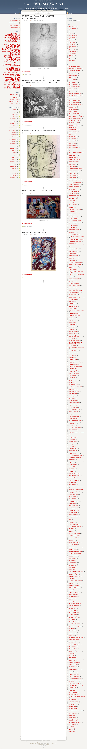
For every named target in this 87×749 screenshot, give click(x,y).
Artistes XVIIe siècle (14, 99)
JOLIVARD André (72, 389)
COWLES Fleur (72, 227)
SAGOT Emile (72, 635)
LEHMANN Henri (72, 443)
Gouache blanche (13, 71)
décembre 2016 (12, 127)
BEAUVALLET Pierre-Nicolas (75, 93)
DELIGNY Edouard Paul (74, 251)
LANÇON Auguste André (74, 416)
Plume (7, 87)
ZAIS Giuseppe (72, 728)
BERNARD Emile (72, 107)
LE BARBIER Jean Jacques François (76, 432)
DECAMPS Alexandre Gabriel (75, 241)
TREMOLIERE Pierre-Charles (75, 689)
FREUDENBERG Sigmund (74, 315)
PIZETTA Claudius (73, 565)
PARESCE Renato (73, 538)
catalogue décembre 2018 (14, 43)
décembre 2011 (13, 161)
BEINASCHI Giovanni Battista (75, 95)
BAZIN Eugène (72, 91)
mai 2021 (14, 112)
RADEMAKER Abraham (74, 581)
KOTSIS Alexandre (73, 400)
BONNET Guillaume (73, 131)
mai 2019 (14, 116)
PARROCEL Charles (73, 544)
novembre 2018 (13, 118)
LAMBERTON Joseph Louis (75, 413)
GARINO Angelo (72, 324)
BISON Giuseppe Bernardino (75, 118)
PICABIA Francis (72, 558)
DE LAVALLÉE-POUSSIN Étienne (76, 239)
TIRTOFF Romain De (73, 681)
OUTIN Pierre (72, 530)
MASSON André (72, 482)
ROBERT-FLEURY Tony (74, 612)
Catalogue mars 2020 (13, 25)
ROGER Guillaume (73, 614)
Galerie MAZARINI (43, 3)
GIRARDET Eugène (73, 335)
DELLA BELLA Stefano (73, 253)
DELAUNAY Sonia (72, 249)
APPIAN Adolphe (72, 79)
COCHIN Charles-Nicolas (74, 213)
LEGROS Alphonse (73, 441)
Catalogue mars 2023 (13, 22)
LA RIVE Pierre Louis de (74, 402)
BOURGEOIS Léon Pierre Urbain (76, 152)
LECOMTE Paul (72, 437)
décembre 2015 (12, 130)
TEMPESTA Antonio (73, 667)
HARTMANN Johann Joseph (75, 362)
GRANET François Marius (74, 340)
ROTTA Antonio (72, 619)
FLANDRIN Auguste (73, 305)
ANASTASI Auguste (73, 73)
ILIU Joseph (71, 378)
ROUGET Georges (73, 621)
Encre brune (5, 64)
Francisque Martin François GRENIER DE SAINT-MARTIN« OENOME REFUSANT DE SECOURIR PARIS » (43, 81)
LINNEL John (72, 466)
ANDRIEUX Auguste (73, 75)
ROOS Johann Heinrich (74, 617)
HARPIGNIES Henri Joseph (75, 361)
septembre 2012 (13, 148)
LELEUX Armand (72, 444)
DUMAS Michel (72, 287)
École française (72, 44)
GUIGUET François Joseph (75, 353)
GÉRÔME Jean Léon (73, 331)
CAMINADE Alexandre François (75, 168)
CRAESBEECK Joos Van (74, 229)
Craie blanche (10, 57)
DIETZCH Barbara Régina (74, 278)
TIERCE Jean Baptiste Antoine (75, 680)
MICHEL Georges (72, 496)
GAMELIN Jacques (73, 320)
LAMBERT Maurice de (73, 411)
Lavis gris (12, 82)
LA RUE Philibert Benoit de (74, 405)
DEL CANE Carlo (72, 243)
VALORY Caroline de (73, 694)
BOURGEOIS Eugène (73, 147)
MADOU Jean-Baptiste (74, 469)
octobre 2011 (13, 164)
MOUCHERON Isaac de (74, 510)
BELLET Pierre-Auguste (74, 102)
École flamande (72, 42)
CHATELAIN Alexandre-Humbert (75, 188)
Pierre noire (15, 86)
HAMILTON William (73, 359)
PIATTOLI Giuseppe (73, 556)
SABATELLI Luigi (72, 632)
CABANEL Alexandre (73, 162)
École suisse (71, 58)
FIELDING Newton (73, 299)
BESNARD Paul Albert (73, 115)
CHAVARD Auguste (73, 193)
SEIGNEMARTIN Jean (73, 642)
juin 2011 (14, 170)
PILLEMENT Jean (72, 562)
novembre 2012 (13, 145)
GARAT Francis (72, 322)
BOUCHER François (73, 141)
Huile (17, 72)
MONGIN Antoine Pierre (74, 501)
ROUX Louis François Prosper (75, 626)
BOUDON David (72, 143)
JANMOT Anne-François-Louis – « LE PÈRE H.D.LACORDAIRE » (38, 17)
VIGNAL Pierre (72, 715)
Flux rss (70, 13)
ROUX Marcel (72, 628)
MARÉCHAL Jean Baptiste (74, 475)
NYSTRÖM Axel (72, 522)
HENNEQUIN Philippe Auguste (75, 366)
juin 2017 (14, 125)
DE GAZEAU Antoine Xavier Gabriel (76, 236)
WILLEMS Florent (72, 724)
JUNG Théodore (72, 396)
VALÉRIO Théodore (73, 692)
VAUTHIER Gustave (73, 699)
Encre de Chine (14, 64)
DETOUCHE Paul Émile (74, 267)
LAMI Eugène (72, 414)
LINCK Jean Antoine (73, 464)
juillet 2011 (14, 168)
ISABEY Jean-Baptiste (73, 380)
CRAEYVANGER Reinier (74, 231)
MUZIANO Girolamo (73, 512)
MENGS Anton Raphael (74, 491)
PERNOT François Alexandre (75, 553)
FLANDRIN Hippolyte (73, 306)
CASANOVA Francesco (74, 175)
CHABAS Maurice (72, 177)
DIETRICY (71, 276)
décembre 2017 (13, 123)
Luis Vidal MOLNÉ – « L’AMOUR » (35, 232)
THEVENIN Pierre (42, 193)
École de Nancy (72, 37)
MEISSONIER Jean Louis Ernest (76, 489)
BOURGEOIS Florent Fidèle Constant (77, 149)
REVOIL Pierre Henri (73, 594)
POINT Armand (72, 567)
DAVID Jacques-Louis (73, 234)
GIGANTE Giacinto (73, 333)
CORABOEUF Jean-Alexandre (75, 222)
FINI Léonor (71, 301)
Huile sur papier (29, 124)
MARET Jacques (72, 477)
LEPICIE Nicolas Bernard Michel (75, 455)
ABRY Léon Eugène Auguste (75, 68)
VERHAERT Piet (72, 706)
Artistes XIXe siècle (14, 94)
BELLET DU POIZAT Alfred (74, 100)
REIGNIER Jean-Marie (74, 590)
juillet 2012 (14, 150)
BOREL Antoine (72, 132)
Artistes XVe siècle (14, 95)
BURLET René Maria (73, 161)
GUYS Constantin (72, 355)
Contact (16, 13)
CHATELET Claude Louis (74, 189)
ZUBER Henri (72, 731)
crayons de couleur (8, 62)
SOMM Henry (72, 653)
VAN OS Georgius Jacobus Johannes (77, 696)
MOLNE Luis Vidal (43, 234)
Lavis (12, 80)
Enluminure (6, 66)
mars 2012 (14, 157)
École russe (71, 55)
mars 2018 (14, 121)
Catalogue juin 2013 (11, 44)
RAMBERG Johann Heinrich (75, 585)
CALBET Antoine (72, 166)
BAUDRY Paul (72, 88)
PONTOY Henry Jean (73, 573)
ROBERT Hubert (72, 608)
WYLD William (72, 726)
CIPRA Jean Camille (73, 204)
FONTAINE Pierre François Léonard (76, 310)
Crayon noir (13, 60)
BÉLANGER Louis (73, 97)
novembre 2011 (13, 162)
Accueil (24, 10)
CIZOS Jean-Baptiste (73, 205)
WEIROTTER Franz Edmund (75, 722)
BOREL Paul (71, 134)
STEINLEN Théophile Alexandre (75, 659)
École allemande (72, 26)
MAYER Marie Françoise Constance (76, 486)
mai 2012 (14, 154)
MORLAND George (73, 508)
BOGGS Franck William (74, 122)
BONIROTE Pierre (73, 127)
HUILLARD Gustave (73, 375)
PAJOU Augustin (72, 531)
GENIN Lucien (72, 329)
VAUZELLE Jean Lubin (73, 701)
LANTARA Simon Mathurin (74, 421)
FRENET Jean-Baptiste (74, 313)
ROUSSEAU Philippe (73, 624)
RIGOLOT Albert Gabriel (74, 605)
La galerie (44, 10)
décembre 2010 (13, 177)
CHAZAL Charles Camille (74, 195)
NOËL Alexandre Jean (73, 516)
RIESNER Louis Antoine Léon (75, 603)
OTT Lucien (71, 528)
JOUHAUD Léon (72, 395)
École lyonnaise (72, 49)
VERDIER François (73, 704)
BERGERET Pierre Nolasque (75, 104)
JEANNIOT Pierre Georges (74, 387)
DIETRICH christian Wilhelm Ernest (76, 274)
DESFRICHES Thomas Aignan (75, 262)
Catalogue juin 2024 (14, 20)
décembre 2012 (13, 143)
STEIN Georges (72, 657)
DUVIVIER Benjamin (73, 294)
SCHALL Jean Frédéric (74, 639)
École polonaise (72, 53)
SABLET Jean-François (74, 633)
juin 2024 (14, 109)
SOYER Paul (71, 655)
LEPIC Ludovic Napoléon (74, 453)
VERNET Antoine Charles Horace (76, 710)
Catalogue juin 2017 (16, 49)
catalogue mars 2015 (15, 52)
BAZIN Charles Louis (73, 89)
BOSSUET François (73, 136)
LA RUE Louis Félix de (73, 404)
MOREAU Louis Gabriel (74, 507)
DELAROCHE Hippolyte (74, 248)
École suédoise (72, 57)
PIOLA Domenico (72, 564)
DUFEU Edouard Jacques (74, 285)
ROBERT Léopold (72, 610)
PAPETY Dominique (73, 537)
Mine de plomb (7, 84)
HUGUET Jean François (74, 373)
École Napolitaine (72, 51)
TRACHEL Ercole (72, 687)
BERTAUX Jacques (73, 111)
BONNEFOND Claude (73, 129)
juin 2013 (14, 141)
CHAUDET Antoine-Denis (74, 191)
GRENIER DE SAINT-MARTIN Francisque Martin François (50, 85)
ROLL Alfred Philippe (73, 616)
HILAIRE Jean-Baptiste (74, 370)
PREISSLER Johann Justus (75, 576)
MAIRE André (72, 471)
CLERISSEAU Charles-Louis (75, 209)
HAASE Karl (71, 357)
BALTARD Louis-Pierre (73, 84)
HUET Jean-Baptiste (73, 371)
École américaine (72, 28)
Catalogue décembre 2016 (12, 40)
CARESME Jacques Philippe (75, 170)
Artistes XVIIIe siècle (13, 101)
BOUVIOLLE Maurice (73, 154)
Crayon (13, 58)
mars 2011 (14, 173)
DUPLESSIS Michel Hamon (74, 292)
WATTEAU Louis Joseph (74, 720)
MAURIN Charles (72, 484)
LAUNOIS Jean (72, 425)
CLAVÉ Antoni (72, 207)
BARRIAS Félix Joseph (74, 86)
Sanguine (15, 88)
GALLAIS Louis (72, 318)
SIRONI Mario (72, 650)
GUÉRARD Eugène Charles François (77, 347)
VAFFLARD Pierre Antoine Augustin (76, 690)
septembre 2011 (13, 166)
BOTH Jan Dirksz (72, 138)
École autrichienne (73, 31)
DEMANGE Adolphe (73, 258)
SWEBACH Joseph (73, 666)
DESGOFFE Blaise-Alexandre (75, 264)
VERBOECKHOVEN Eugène (75, 702)
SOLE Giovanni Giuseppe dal (75, 651)
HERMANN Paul (72, 368)
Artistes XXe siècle (14, 103)
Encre (17, 62)
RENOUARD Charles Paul (74, 592)
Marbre (18, 82)
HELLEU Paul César (73, 364)
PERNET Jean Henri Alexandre (75, 551)
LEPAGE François (73, 452)
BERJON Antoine (72, 106)
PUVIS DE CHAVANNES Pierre (75, 580)
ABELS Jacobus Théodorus (75, 66)
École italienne (72, 48)
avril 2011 (14, 171)
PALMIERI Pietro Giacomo (74, 533)
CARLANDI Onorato (73, 171)
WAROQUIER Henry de (43, 133)
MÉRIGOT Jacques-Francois (75, 492)
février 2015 (13, 134)
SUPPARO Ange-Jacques (74, 662)
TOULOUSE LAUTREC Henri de (76, 685)
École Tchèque (72, 60)
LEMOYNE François (73, 450)
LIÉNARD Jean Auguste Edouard (76, 460)
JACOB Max (71, 382)
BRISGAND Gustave (73, 155)
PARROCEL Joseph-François (75, 547)
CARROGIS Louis (73, 173)
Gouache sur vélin (9, 72)
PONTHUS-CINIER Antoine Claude (76, 571)
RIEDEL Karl (71, 601)
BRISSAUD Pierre (72, 157)
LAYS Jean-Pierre (72, 430)
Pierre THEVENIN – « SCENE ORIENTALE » (39, 190)
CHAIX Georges (72, 180)
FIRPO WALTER (72, 303)
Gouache (15, 69)
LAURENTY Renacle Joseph (75, 427)
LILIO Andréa (72, 462)
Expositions (39, 10)
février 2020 (14, 114)
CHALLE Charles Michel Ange (75, 182)
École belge (71, 33)
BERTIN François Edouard (74, 113)
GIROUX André (72, 338)
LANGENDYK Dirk (73, 418)
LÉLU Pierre (71, 446)
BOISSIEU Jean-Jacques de (75, 125)
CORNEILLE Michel (73, 223)
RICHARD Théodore (73, 599)
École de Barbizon (73, 35)
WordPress (40, 744)
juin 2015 (14, 132)
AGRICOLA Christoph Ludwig (75, 70)
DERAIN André (72, 260)
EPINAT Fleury (72, 296)
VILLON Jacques (72, 717)
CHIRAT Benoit (72, 200)
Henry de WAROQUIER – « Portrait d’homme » (39, 130)
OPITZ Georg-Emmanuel (74, 524)
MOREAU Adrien (72, 503)
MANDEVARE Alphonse (74, 473)
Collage (18, 55)
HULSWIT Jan (72, 377)
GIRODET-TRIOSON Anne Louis (76, 336)
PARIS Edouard (72, 540)
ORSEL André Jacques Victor (75, 526)
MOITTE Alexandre (73, 498)
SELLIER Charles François (74, 644)
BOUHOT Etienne (72, 145)
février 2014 (14, 137)
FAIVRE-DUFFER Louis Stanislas (76, 297)
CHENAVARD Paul (73, 197)
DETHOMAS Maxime (73, 266)
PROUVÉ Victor (72, 578)
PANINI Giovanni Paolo (74, 535)
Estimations (34, 10)
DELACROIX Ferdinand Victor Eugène (77, 244)
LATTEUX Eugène (73, 423)
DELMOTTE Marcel (73, 257)
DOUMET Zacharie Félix (74, 283)
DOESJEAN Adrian (73, 279)
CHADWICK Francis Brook (74, 179)
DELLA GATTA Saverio (73, 255)
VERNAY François (73, 708)
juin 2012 (14, 152)
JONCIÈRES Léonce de (74, 391)
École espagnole (72, 40)
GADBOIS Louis (72, 317)
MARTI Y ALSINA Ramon (74, 480)
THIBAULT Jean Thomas (74, 674)
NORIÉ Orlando (72, 521)
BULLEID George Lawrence (75, 159)
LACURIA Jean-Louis (73, 407)
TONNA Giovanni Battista (74, 683)
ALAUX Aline (71, 72)
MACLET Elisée (72, 468)
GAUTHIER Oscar (73, 326)
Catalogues (28, 10)
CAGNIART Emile (72, 164)
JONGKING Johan (73, 393)
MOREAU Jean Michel (73, 505)
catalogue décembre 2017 (13, 41)
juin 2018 (14, 119)
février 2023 (14, 111)
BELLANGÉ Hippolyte (73, 98)
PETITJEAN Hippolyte (73, 555)
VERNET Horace (72, 711)
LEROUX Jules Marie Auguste (75, 457)
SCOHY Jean (72, 641)
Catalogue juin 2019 (14, 27)
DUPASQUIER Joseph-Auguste (75, 290)
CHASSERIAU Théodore (74, 186)
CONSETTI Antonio (73, 218)
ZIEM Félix (71, 729)
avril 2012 (14, 155)
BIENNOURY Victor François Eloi (76, 116)
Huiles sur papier (8, 74)
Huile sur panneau (12, 76)
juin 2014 (14, 136)
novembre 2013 (13, 139)
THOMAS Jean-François (74, 676)
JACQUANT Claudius (73, 384)
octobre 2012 (13, 146)
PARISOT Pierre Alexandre (74, 542)
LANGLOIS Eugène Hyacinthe (75, 420)
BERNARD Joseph (73, 109)
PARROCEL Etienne (73, 546)
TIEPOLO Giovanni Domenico (75, 678)
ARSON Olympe (72, 80)
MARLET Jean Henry (73, 478)
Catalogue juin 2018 (6, 51)
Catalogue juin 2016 (11, 48)
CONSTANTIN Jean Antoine (75, 220)
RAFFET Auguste (72, 583)
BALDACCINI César (73, 82)
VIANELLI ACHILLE (73, 713)
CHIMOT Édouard (73, 198)
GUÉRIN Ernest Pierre (73, 350)
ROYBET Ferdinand (73, 630)
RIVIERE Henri (72, 607)
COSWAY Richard (73, 225)
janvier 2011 (14, 175)
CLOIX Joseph (72, 211)
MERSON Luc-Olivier (73, 494)
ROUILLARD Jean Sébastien (75, 623)
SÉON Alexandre (72, 646)
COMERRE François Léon (74, 216)
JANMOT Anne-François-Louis (45, 20)
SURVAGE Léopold (73, 664)
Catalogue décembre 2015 (11, 37)
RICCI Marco (72, 598)
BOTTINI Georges (73, 140)
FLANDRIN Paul (72, 308)
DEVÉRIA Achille (72, 269)
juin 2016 (14, 128)
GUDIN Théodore (72, 345)
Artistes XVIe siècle (14, 97)
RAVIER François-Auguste (74, 587)
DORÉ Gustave (72, 281)
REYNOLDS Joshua (73, 596)
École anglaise (72, 30)
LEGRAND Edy (72, 439)
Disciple (47, 744)
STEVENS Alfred (72, 660)
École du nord (72, 39)
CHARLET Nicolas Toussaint (75, 184)
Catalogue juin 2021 (14, 23)
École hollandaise (72, 46)
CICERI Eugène (72, 202)
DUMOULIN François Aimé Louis (76, 288)
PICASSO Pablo (72, 560)
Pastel (13, 84)
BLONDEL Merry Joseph (74, 120)
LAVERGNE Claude (73, 429)
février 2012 (14, 159)
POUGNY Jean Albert (73, 574)
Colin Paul (71, 214)
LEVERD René (72, 459)
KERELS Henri (72, 398)
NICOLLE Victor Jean (73, 514)
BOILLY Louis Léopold (73, 123)
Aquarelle (15, 33)
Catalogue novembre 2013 (11, 54)
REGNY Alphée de (73, 589)
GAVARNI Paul (72, 327)
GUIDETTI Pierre (72, 352)
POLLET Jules (72, 569)
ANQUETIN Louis (72, 77)
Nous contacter (49, 10)
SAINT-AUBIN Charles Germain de (76, 637)
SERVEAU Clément (73, 648)
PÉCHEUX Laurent (73, 549)
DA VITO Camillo (72, 232)
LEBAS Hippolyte (72, 435)
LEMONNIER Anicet (73, 448)
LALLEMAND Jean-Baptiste (74, 409)
